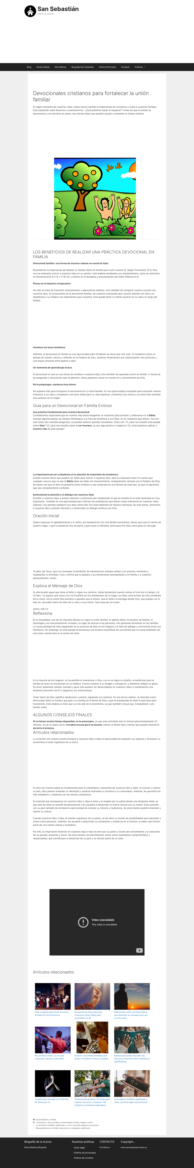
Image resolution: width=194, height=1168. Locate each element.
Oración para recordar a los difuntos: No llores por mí (52, 1100)
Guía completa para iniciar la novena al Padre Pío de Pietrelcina (52, 1013)
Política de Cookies (83, 1158)
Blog (29, 67)
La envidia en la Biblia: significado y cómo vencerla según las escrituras (130, 1100)
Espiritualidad (66, 1122)
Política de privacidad (85, 1152)
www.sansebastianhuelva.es (134, 1147)
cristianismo (41, 1122)
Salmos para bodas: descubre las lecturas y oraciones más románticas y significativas (132, 1058)
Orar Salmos (60, 67)
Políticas (139, 67)
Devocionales (54, 1122)
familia (76, 1122)
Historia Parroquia (107, 67)
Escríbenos (105, 1147)
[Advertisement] (97, 41)
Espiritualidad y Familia (46, 1119)
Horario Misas (43, 67)
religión (83, 1122)
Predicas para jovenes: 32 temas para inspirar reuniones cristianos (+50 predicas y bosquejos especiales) (92, 1102)
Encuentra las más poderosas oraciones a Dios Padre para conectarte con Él (88, 1015)
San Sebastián (58, 8)
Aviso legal (79, 1147)
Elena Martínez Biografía (35, 1147)
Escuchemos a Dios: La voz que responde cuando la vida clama (49, 1057)
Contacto (125, 67)
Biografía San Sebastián (83, 67)
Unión (90, 1122)
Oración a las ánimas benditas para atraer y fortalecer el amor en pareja (91, 1057)
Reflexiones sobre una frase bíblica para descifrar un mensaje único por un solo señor (131, 1015)
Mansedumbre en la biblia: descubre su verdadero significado (63, 1128)
